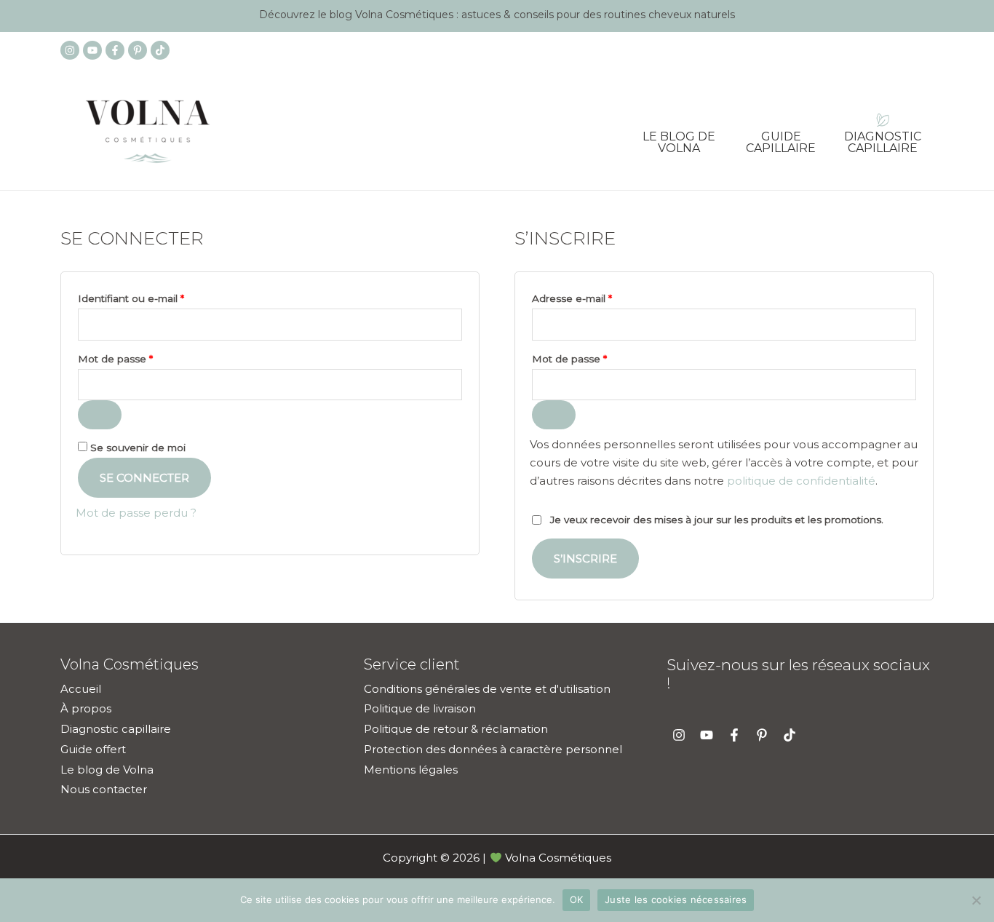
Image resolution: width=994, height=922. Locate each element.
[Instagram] (69, 50)
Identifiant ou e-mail (158, 296)
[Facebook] (115, 50)
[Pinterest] (137, 50)
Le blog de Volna (679, 138)
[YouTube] (92, 50)
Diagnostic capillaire (882, 138)
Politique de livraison (420, 708)
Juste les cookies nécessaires (676, 899)
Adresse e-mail (599, 296)
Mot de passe (142, 357)
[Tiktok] (160, 50)
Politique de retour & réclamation (456, 729)
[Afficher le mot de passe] (100, 414)
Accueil (80, 689)
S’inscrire (585, 558)
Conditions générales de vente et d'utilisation (487, 689)
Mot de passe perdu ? (136, 513)
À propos (85, 708)
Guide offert (93, 749)
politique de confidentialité (801, 481)
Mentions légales (411, 769)
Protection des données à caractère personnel (493, 749)
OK (577, 899)
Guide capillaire (781, 138)
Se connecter (144, 478)
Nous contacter (103, 789)
